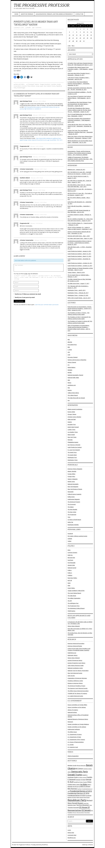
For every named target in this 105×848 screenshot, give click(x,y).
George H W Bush (81, 779)
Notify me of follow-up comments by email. (28, 294)
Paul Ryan (79, 788)
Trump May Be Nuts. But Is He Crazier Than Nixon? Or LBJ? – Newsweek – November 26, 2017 (80, 126)
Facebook (70, 533)
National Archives (72, 712)
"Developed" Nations (33, 84)
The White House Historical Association (78, 691)
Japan (41, 86)
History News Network (74, 626)
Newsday (70, 439)
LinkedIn (70, 538)
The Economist (72, 504)
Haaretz (70, 422)
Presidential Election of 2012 (81, 791)
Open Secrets (71, 675)
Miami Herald (71, 434)
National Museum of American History (78, 719)
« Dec (69, 45)
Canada (59, 84)
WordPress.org (71, 837)
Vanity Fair (70, 522)
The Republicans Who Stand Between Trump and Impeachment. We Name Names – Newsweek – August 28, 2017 (79, 104)
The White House (72, 732)
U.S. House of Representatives (76, 742)
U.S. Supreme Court (73, 747)
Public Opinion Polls (81, 797)
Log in (69, 830)
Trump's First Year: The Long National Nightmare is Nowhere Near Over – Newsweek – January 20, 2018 (80, 132)
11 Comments (37, 27)
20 (69, 38)
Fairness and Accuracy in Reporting (77, 360)
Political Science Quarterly (74, 494)
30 (80, 41)
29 (76, 41)
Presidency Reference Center (75, 680)
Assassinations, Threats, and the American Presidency (54, 14)
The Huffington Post (73, 603)
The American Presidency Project (76, 686)
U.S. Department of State (74, 737)
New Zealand (47, 86)
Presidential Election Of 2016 (78, 793)
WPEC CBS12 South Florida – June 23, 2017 (79, 298)
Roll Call (70, 580)
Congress (85, 768)
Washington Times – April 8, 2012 (76, 290)
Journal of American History (75, 660)
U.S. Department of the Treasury (76, 739)
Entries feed (71, 832)
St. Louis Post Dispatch (74, 450)
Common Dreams (72, 552)
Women (74, 812)
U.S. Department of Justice (75, 734)
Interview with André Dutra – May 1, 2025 (79, 236)
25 (87, 38)
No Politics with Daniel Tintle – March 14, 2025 (80, 238)
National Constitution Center (75, 668)
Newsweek (70, 491)
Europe (37, 86)
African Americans (81, 765)
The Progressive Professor (41, 5)
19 (91, 35)
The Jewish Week (72, 455)
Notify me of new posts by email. (25, 297)
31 (84, 41)
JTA (68, 365)
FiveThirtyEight (71, 562)
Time (69, 517)
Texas (90, 805)
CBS (69, 352)
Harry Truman (83, 782)
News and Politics (19, 84)
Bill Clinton (79, 768)
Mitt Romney (72, 789)
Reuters (70, 390)
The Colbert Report (73, 395)
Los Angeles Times (73, 432)
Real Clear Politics (72, 578)
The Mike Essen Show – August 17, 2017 (78, 283)
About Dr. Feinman (27, 14)
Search (89, 821)
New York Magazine (73, 486)
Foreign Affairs (71, 474)
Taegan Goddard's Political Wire (76, 590)
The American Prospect (74, 502)
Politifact (70, 575)
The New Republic (72, 509)
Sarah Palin (86, 803)
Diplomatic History (72, 655)
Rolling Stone (71, 497)
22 (76, 38)
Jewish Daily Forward (73, 427)
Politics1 (70, 573)
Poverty (53, 86)
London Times (71, 429)
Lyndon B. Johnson (84, 786)
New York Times (72, 437)
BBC (69, 347)
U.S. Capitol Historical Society (75, 696)
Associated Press (72, 344)
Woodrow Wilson (80, 812)
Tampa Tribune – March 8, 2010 (76, 272)
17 (84, 35)
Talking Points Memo (73, 393)
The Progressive (72, 514)
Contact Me (79, 14)
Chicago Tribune (72, 414)
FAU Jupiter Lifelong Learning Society (77, 536)
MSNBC (70, 372)
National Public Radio (73, 377)
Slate (69, 585)
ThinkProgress (71, 611)
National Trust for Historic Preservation (78, 670)
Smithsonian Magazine (74, 499)
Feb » (73, 45)
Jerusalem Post (72, 424)
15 (76, 35)
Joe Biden (83, 784)
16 (80, 35)
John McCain (76, 786)
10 (84, 32)
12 (91, 32)
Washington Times (73, 460)
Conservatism (17, 86)
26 (91, 38)
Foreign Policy (71, 476)
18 (87, 35)
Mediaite (70, 370)
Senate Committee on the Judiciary (77, 727)
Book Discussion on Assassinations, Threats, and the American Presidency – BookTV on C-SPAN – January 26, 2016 (80, 308)
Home (16, 14)
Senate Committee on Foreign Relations (78, 724)
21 (73, 38)
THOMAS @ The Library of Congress (77, 693)
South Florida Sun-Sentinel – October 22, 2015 (80, 265)
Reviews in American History (75, 683)
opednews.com (72, 385)
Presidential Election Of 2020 (76, 795)
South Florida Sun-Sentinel (75, 447)
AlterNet (70, 342)
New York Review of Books (75, 489)
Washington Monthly (73, 524)
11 (87, 32)
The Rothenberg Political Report (76, 608)
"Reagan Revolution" (45, 84)
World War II (87, 812)
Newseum (70, 721)
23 (80, 38)
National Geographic (73, 484)
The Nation (71, 507)
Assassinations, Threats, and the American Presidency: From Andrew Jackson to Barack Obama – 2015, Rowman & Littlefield (79, 152)
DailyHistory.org (72, 653)
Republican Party (77, 800)
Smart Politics (71, 588)
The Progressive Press (73, 606)
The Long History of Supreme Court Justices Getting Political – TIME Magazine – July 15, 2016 (79, 98)
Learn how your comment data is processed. (47, 304)
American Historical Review (75, 646)
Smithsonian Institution (74, 729)
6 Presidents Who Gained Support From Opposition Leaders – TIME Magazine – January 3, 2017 (80, 69)
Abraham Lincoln (72, 765)
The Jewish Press (72, 452)
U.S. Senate (71, 744)
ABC (69, 339)
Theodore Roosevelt (73, 807)
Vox (69, 400)
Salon (69, 583)
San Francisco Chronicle (74, 445)
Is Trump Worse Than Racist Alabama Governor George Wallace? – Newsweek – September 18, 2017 (79, 83)
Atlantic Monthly (72, 471)
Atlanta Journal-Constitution (75, 409)
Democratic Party (79, 771)
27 (69, 41)
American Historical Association (76, 643)
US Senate (86, 810)
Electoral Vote (71, 557)
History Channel (72, 362)
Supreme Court (72, 805)
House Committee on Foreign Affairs (77, 705)
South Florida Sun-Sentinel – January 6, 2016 (79, 251)
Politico (70, 570)
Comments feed (72, 835)
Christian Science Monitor (74, 417)
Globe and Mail (72, 419)
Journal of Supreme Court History (76, 663)
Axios (69, 550)
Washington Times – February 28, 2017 (78, 293)
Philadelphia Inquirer (73, 442)
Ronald (29, 27)
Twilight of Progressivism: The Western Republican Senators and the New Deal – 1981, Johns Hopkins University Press (80, 158)
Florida (76, 777)
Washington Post (72, 457)
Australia (53, 84)
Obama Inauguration (73, 756)
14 (73, 35)
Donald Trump (75, 774)
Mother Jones (71, 481)
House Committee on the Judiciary (77, 707)
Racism (88, 797)
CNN (69, 354)
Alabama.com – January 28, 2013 (76, 169)
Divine (84, 844)
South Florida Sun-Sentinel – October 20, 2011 (80, 263)
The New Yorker (72, 512)
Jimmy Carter (76, 784)
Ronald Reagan (21, 88)
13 (69, 35)
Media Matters (71, 367)
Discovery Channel (72, 357)
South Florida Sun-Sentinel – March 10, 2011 (79, 254)
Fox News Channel (82, 777)
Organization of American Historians (77, 678)
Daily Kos (70, 555)
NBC (69, 380)
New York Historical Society (75, 673)
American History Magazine (75, 469)
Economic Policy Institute (28, 86)
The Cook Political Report (74, 593)
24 (84, 38)
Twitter (69, 541)
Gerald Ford (77, 782)
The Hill (70, 600)
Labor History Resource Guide (76, 665)
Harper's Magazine (73, 479)
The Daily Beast (72, 595)
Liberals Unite (71, 565)
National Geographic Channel (75, 375)
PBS (69, 387)
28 (73, 41)
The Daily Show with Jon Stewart (76, 398)
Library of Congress (73, 710)
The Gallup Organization (74, 598)
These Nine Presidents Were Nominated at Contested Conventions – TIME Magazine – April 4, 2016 (79, 120)
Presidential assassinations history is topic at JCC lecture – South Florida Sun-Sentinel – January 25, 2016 (79, 242)
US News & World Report (74, 519)
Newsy (69, 382)
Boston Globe (71, 412)
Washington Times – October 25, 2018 (78, 295)
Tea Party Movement (82, 805)
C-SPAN (70, 349)
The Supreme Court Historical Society (77, 688)
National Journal (72, 567)
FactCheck (70, 560)
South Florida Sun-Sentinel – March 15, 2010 (79, 256)
